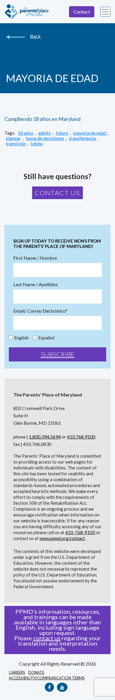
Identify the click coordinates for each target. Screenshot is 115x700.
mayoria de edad (89, 133)
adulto (44, 133)
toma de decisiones (45, 138)
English (21, 337)
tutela (36, 143)
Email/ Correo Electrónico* (40, 311)
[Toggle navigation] (105, 12)
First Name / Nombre (35, 258)
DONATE (36, 672)
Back (35, 36)
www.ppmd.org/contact (62, 538)
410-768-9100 (80, 532)
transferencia (82, 138)
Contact (81, 11)
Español (46, 337)
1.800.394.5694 (45, 436)
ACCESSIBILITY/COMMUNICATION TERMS (47, 678)
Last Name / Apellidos (35, 284)
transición (16, 143)
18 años (25, 133)
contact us (46, 637)
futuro (62, 133)
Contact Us (57, 193)
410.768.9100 (81, 436)
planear (13, 138)
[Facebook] (49, 687)
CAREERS (17, 672)
